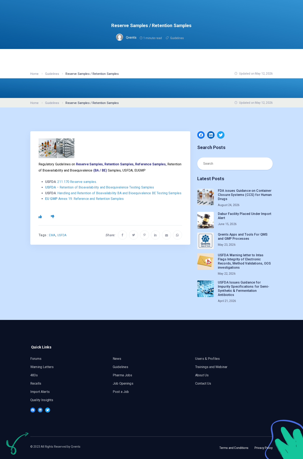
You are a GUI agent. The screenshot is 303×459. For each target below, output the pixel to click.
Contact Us (203, 383)
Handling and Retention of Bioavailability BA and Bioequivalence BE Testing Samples (119, 193)
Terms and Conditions (233, 447)
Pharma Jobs (122, 375)
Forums (35, 359)
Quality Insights (41, 400)
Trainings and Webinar (211, 367)
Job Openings (123, 383)
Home (34, 74)
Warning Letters (42, 367)
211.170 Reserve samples (76, 182)
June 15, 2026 (227, 224)
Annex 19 (58, 199)
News (117, 359)
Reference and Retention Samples (99, 199)
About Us (202, 375)
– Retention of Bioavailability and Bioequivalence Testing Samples (99, 187)
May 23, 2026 (227, 244)
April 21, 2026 (227, 301)
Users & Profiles (207, 359)
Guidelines (177, 38)
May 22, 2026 (227, 273)
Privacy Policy (264, 447)
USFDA (62, 235)
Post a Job (121, 392)
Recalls (35, 383)
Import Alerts (40, 392)
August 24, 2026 (229, 205)
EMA (52, 235)
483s (34, 375)
